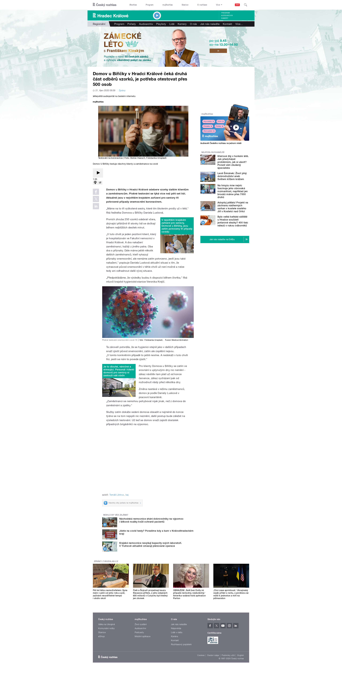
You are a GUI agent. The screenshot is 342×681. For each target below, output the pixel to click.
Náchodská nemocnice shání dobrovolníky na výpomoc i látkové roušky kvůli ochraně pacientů (151, 520)
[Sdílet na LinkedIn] (96, 206)
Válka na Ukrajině (106, 624)
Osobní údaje (213, 655)
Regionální (99, 23)
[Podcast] (95, 183)
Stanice (185, 5)
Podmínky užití (228, 655)
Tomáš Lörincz (116, 495)
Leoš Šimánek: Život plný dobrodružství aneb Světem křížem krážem (232, 176)
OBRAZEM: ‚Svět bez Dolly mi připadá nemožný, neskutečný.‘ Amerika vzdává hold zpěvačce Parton (189, 594)
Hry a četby (208, 121)
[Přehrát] (98, 173)
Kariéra (174, 636)
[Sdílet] (100, 183)
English (240, 655)
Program (149, 5)
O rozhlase (202, 5)
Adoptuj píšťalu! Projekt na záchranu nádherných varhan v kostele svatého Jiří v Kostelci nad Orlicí (232, 207)
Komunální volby (106, 628)
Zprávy (122, 90)
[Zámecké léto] (171, 47)
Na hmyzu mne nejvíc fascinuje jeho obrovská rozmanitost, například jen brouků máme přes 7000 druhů (232, 191)
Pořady (131, 23)
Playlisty (161, 23)
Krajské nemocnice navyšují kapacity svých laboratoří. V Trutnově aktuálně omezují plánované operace (150, 544)
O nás (193, 23)
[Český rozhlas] (104, 5)
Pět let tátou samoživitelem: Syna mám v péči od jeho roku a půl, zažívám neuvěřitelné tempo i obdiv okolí (110, 594)
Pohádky (207, 126)
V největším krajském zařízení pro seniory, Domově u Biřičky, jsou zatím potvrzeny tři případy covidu (177, 225)
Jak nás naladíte (210, 23)
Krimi (219, 121)
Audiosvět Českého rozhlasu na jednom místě (220, 143)
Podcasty (139, 632)
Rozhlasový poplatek (181, 644)
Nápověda (176, 628)
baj (127, 495)
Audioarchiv (227, 15)
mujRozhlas (167, 5)
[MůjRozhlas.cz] (98, 102)
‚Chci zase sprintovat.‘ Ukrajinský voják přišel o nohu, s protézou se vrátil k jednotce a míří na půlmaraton (231, 594)
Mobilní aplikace (143, 636)
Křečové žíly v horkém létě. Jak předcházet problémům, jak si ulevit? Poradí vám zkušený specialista (233, 162)
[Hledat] (245, 5)
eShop (101, 636)
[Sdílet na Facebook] (96, 192)
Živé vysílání (208, 131)
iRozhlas (133, 5)
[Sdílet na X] (96, 199)
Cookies (201, 655)
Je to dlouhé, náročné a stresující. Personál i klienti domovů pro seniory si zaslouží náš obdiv (118, 371)
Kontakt (227, 23)
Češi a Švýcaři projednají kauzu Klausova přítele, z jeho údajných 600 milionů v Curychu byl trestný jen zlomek (150, 594)
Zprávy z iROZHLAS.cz (106, 561)
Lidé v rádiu (176, 632)
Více (239, 23)
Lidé (171, 23)
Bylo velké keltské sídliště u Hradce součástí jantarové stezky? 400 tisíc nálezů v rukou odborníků (232, 221)
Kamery (224, 18)
